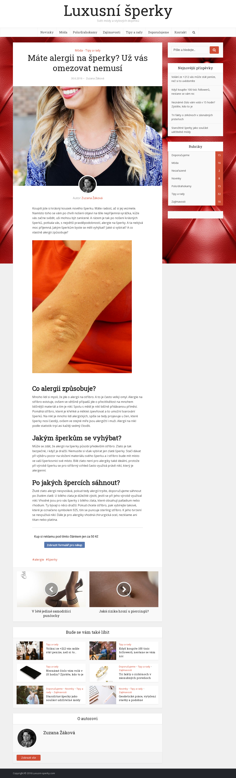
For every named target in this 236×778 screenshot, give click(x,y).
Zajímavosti (111, 32)
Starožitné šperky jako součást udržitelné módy (63, 698)
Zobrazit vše (28, 757)
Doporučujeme (158, 32)
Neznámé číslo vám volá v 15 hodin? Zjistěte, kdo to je (64, 672)
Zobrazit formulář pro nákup (64, 545)
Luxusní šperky (118, 10)
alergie (39, 559)
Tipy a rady (134, 32)
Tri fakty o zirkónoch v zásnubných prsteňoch (135, 676)
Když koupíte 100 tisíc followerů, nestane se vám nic (137, 652)
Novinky (47, 32)
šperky (52, 559)
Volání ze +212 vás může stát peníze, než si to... (62, 650)
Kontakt (180, 32)
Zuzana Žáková (95, 78)
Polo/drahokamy (85, 32)
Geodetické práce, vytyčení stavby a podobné (137, 698)
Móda (63, 32)
